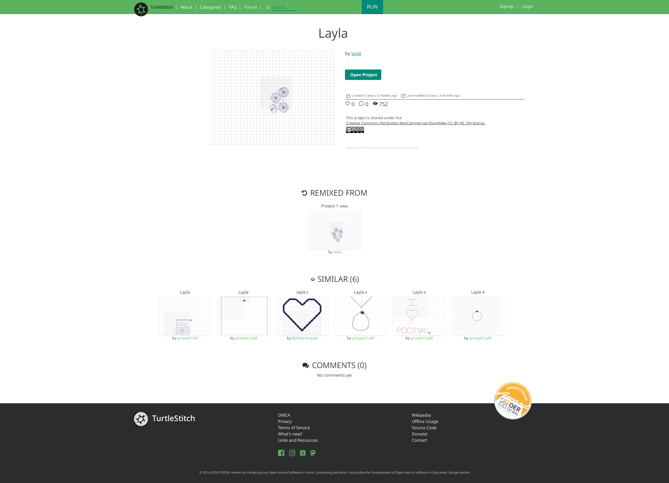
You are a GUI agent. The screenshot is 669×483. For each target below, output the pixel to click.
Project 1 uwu (334, 206)
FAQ (233, 7)
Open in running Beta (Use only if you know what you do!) (382, 147)
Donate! (420, 434)
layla (356, 53)
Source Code (424, 427)
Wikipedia (421, 415)
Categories (210, 7)
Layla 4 (478, 292)
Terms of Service (294, 427)
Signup (507, 6)
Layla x (360, 292)
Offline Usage (425, 421)
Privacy (285, 421)
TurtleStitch (162, 7)
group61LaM (246, 337)
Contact (419, 440)
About (187, 7)
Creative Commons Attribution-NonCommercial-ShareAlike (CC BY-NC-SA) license (416, 122)
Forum (250, 7)
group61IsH (187, 337)
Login (527, 6)
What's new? (290, 434)
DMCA (284, 415)
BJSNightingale (305, 337)
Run (372, 6)
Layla (185, 292)
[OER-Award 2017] (513, 399)
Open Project (363, 75)
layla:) (302, 292)
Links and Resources (298, 440)
